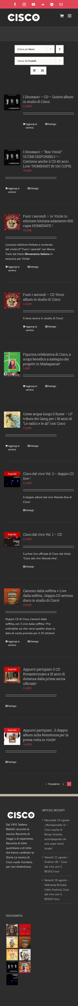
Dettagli (52, 123)
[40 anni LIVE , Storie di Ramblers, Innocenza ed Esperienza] (12, 954)
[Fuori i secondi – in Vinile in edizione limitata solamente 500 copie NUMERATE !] (12, 222)
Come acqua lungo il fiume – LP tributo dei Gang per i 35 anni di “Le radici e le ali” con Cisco (48, 419)
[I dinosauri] (12, 967)
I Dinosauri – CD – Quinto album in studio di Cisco (48, 99)
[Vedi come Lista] (42, 70)
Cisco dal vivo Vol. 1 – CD (42, 534)
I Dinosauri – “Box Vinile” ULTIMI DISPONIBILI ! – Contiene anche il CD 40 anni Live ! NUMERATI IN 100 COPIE (47, 159)
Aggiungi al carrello (31, 125)
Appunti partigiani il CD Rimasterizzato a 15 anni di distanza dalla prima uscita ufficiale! (44, 676)
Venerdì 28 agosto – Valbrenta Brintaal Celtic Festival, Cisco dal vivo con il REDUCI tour (56, 889)
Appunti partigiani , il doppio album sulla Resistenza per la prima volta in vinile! (45, 735)
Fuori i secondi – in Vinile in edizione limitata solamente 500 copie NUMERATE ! (48, 221)
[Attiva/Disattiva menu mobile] (70, 16)
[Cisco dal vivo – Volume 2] (12, 979)
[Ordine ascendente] (60, 49)
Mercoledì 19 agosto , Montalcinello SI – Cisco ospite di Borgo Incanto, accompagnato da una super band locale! (57, 834)
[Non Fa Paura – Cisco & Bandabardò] (12, 942)
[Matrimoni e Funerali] (25, 967)
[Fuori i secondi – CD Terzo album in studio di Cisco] (12, 300)
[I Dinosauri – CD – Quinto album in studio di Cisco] (12, 102)
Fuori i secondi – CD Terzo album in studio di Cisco (43, 297)
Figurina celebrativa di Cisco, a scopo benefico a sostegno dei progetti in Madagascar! (47, 359)
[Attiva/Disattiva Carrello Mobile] (62, 16)
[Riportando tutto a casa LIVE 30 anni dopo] (25, 929)
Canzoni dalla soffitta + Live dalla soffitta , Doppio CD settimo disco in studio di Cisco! (48, 595)
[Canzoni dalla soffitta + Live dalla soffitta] (25, 942)
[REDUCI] (12, 929)
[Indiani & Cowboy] (25, 954)
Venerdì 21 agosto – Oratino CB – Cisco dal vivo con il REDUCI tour (56, 864)
